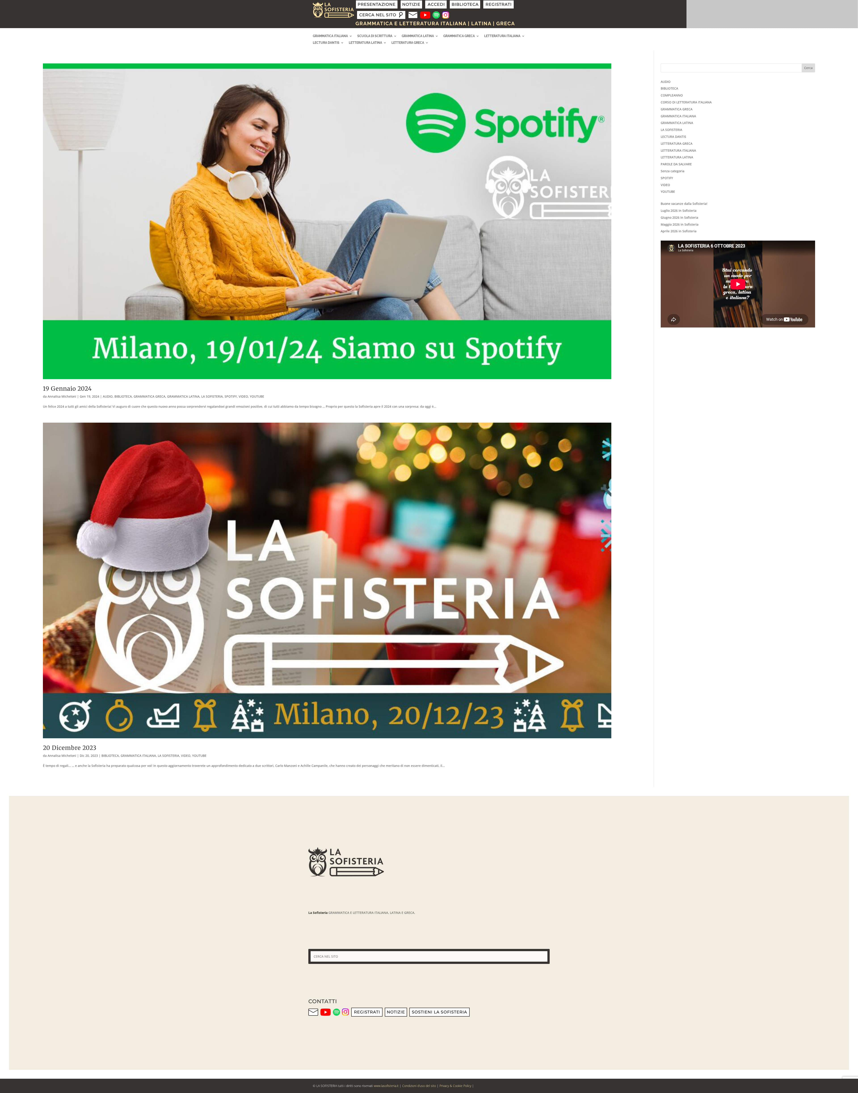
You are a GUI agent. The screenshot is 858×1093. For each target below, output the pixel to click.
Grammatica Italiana (330, 36)
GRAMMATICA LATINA (183, 396)
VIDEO (243, 396)
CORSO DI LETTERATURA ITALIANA (686, 102)
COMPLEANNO (672, 95)
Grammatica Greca (459, 36)
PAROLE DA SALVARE (676, 164)
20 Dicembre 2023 (70, 747)
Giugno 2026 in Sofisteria (679, 217)
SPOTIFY (231, 396)
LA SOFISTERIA (212, 396)
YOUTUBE (257, 396)
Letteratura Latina (365, 42)
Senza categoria (672, 171)
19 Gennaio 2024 (67, 388)
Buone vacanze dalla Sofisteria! (684, 203)
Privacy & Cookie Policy (455, 1086)
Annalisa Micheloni (62, 396)
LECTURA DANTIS (673, 136)
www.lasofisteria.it (386, 1086)
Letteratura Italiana (502, 36)
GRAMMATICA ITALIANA (138, 755)
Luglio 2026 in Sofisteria (678, 210)
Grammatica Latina (418, 36)
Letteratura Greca (407, 42)
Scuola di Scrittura (374, 36)
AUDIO (108, 396)
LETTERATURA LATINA (677, 157)
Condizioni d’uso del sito (419, 1086)
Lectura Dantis (326, 42)
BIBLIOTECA (123, 396)
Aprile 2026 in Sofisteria (678, 231)
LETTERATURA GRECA (676, 143)
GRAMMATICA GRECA (149, 396)
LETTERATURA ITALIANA (678, 150)
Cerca (808, 68)
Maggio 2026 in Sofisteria (679, 224)
